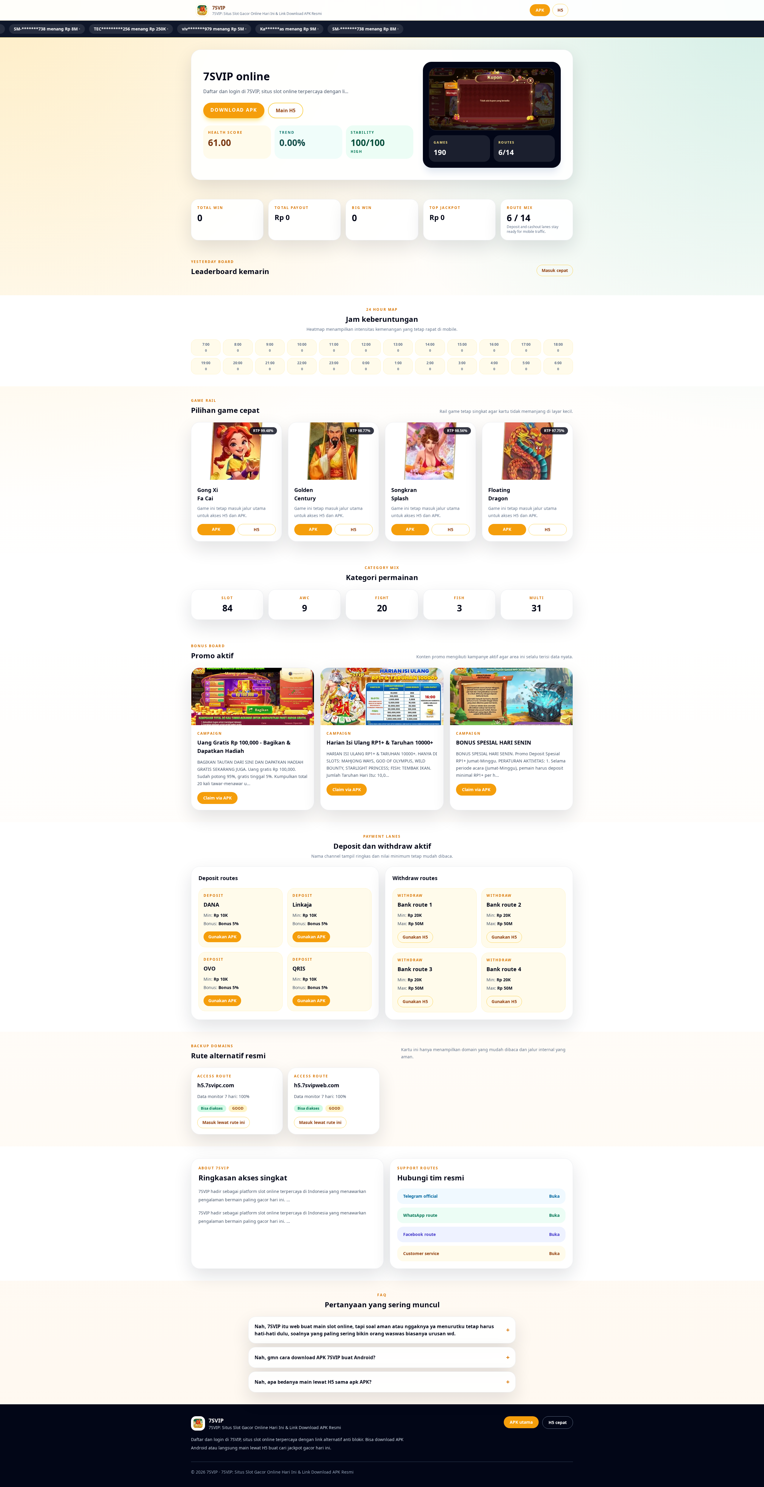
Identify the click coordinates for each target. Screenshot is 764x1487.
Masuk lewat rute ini (223, 1122)
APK (540, 10)
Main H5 (285, 110)
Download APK (233, 110)
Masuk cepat (555, 270)
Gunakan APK (222, 936)
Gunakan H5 (415, 937)
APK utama (521, 1422)
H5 (560, 10)
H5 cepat (558, 1422)
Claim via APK (217, 798)
